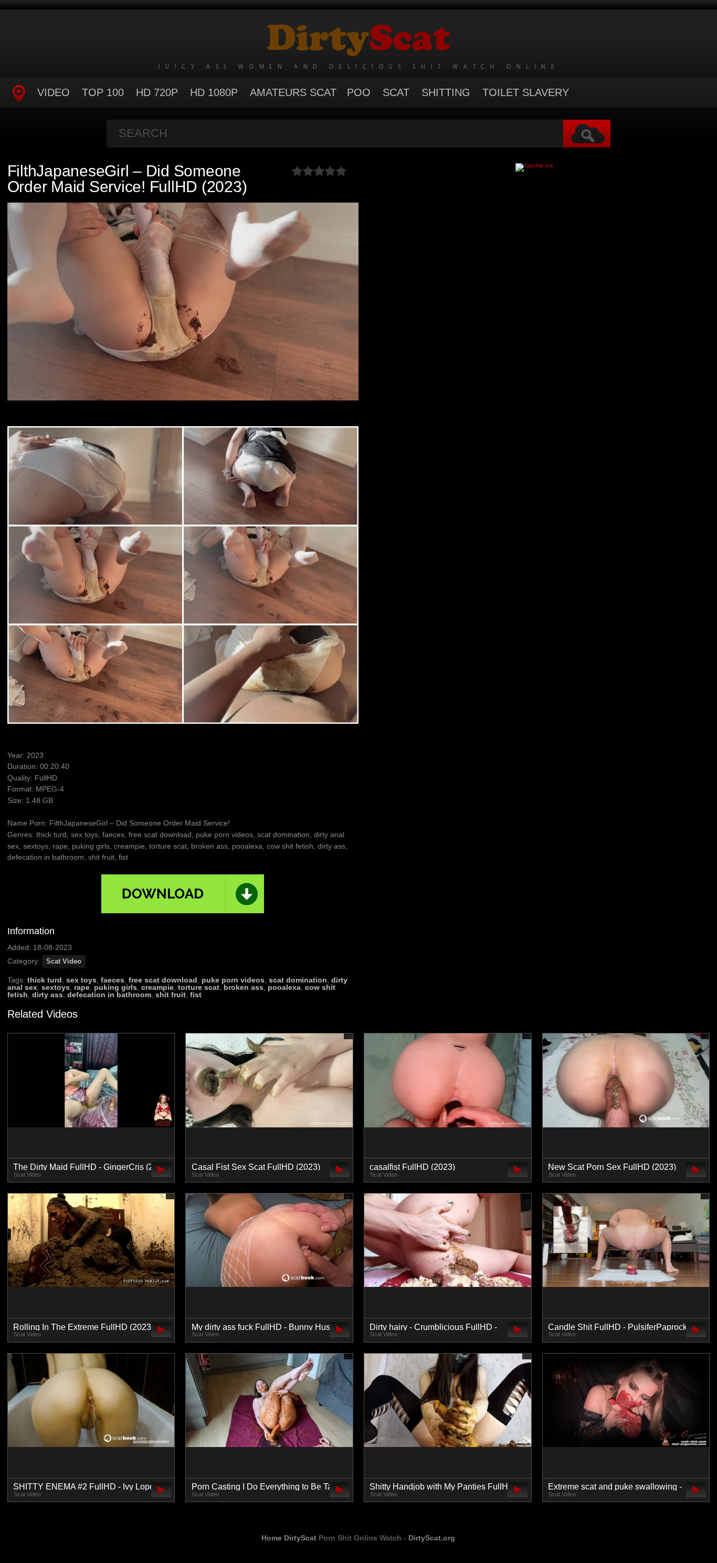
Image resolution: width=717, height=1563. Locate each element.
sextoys (55, 987)
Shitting (445, 92)
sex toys (81, 980)
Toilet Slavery (525, 92)
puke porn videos (233, 980)
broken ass (243, 987)
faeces (112, 980)
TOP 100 (103, 92)
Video (53, 92)
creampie (157, 987)
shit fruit (170, 994)
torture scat (198, 987)
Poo (359, 92)
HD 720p (157, 92)
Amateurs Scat (293, 92)
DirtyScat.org (431, 1538)
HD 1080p (214, 92)
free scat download (163, 980)
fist (196, 994)
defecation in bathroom (109, 994)
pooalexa (284, 987)
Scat (396, 92)
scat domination (298, 980)
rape (82, 987)
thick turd (44, 980)
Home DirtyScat (289, 1538)
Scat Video (63, 961)
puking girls (115, 987)
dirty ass (47, 994)
